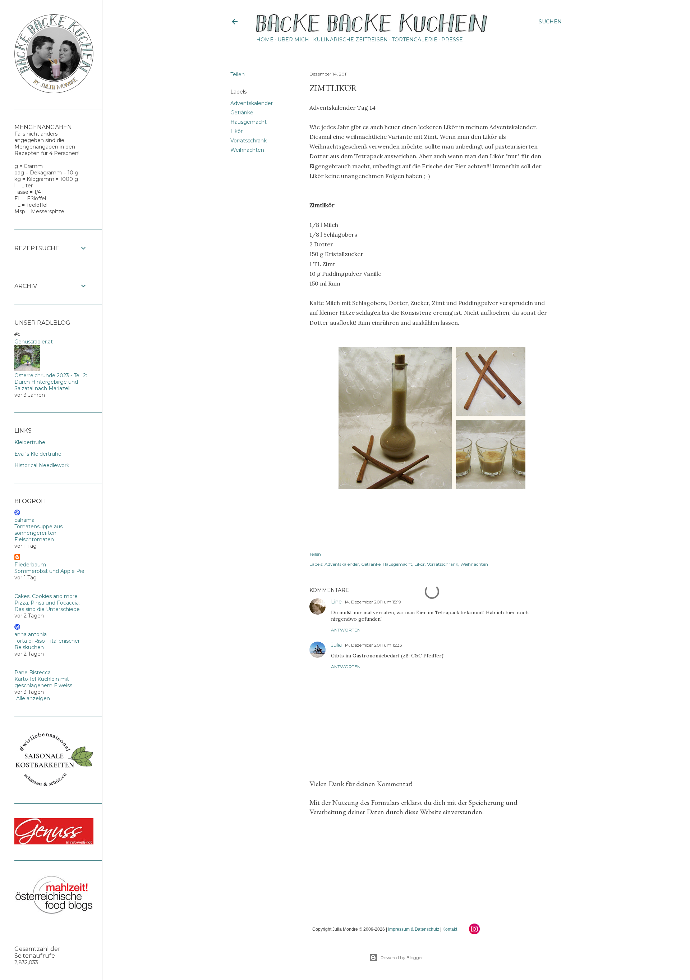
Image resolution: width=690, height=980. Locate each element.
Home (264, 39)
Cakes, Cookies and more (46, 596)
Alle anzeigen (33, 698)
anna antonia (30, 634)
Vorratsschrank (248, 140)
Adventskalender (251, 103)
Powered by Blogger (402, 957)
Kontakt (449, 929)
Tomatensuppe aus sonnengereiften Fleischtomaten (38, 533)
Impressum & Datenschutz (413, 929)
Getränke (241, 112)
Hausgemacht (248, 122)
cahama (24, 520)
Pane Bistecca (32, 672)
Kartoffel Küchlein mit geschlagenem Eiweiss (43, 682)
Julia (336, 645)
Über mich (293, 39)
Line (336, 601)
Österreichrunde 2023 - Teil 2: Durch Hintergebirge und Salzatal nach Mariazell (50, 382)
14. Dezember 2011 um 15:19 (373, 602)
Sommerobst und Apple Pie (49, 571)
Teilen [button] (237, 74)
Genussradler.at (33, 341)
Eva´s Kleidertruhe (37, 454)
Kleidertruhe (29, 442)
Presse (452, 39)
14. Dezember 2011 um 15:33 (373, 645)
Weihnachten (247, 150)
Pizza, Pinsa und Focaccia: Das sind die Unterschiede (47, 606)
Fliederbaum (30, 564)
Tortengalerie (414, 39)
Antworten (345, 630)
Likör (236, 131)
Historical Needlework (41, 465)
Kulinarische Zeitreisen (350, 39)
